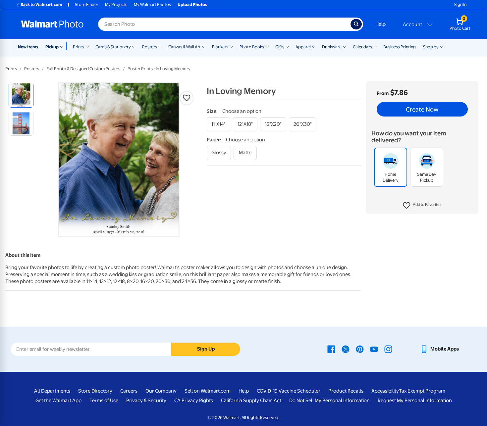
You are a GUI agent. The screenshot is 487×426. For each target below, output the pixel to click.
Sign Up (206, 349)
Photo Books (252, 46)
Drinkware (332, 46)
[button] (422, 205)
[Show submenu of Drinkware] (345, 46)
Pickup (52, 46)
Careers (128, 391)
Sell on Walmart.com (208, 391)
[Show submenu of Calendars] (375, 46)
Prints (78, 46)
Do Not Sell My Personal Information (329, 400)
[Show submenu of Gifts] (287, 46)
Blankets (220, 46)
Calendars (362, 46)
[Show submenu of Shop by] (442, 46)
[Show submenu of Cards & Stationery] (134, 46)
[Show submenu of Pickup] (63, 46)
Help (380, 24)
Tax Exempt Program (422, 391)
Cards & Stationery (113, 46)
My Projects (116, 4)
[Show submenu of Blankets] (231, 46)
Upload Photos (192, 4)
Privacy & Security (146, 400)
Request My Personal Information (415, 400)
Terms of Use (103, 400)
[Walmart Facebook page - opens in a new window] (331, 349)
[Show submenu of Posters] (160, 46)
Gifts (279, 46)
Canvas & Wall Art (184, 46)
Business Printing (399, 46)
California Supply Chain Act (251, 400)
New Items (28, 46)
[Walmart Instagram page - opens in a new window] (388, 349)
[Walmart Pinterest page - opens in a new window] (360, 349)
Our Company (161, 391)
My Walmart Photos (152, 4)
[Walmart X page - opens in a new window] (346, 349)
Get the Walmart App (58, 400)
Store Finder (86, 4)
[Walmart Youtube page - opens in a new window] (374, 349)
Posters (149, 46)
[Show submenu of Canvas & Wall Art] (204, 46)
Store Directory (95, 391)
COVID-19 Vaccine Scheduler (288, 391)
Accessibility (385, 391)
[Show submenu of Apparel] (314, 46)
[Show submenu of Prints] (87, 46)
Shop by (431, 46)
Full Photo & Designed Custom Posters (83, 68)
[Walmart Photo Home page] (52, 24)
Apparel (303, 46)
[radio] (21, 95)
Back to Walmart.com (41, 4)
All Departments (52, 391)
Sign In (460, 4)
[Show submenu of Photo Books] (267, 46)
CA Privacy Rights (193, 400)
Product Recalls (345, 391)
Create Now (422, 109)
